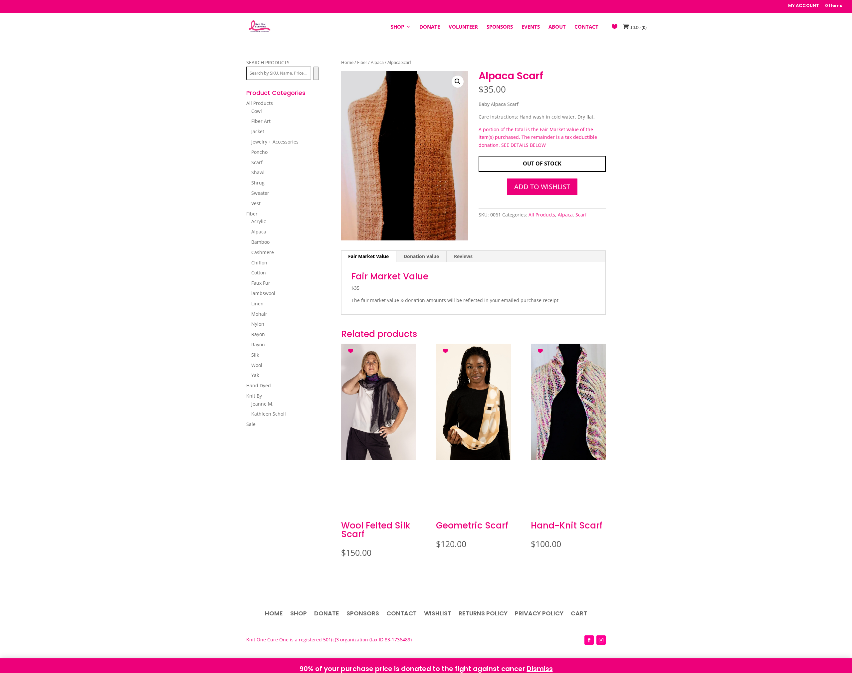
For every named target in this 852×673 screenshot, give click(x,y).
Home (347, 62)
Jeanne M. (262, 404)
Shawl (258, 172)
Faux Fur (260, 283)
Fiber (362, 62)
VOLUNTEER (463, 27)
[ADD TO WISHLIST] (351, 349)
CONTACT (586, 27)
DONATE (429, 27)
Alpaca (377, 62)
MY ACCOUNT (803, 6)
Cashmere (262, 252)
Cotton (258, 272)
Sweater (260, 193)
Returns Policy (483, 614)
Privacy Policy (539, 614)
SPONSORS (500, 27)
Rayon (258, 334)
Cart (579, 614)
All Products (542, 214)
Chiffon (259, 262)
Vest (256, 203)
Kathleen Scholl (268, 414)
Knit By (254, 396)
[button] (458, 82)
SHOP (397, 27)
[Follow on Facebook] (589, 640)
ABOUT (557, 27)
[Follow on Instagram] (601, 640)
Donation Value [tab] (421, 256)
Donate (326, 614)
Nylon (257, 324)
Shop (298, 614)
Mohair (259, 314)
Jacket (257, 131)
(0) (638, 27)
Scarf (581, 214)
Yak (255, 375)
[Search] (316, 73)
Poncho (259, 152)
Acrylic (258, 221)
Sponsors (362, 614)
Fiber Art (261, 121)
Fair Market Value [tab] (368, 256)
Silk (255, 355)
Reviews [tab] (463, 256)
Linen (257, 303)
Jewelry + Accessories (275, 142)
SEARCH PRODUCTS (268, 62)
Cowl (256, 111)
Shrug (258, 182)
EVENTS (531, 27)
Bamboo (260, 242)
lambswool (263, 293)
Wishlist (437, 614)
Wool (256, 365)
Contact (401, 614)
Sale (251, 424)
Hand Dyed (258, 385)
